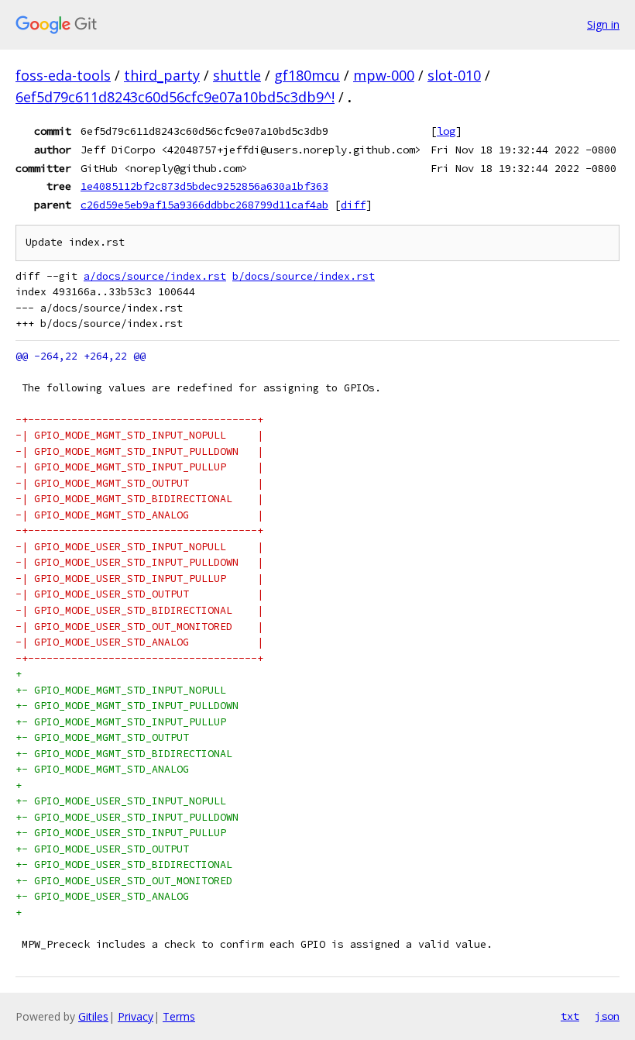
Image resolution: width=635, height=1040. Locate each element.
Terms (179, 1016)
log (446, 131)
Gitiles (93, 1016)
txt (570, 1016)
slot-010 (454, 75)
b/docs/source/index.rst (303, 276)
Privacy (135, 1016)
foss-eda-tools (63, 75)
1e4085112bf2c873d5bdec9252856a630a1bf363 (204, 186)
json (607, 1016)
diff (353, 205)
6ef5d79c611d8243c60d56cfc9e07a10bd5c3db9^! (175, 97)
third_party (162, 75)
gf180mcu (307, 75)
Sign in (603, 24)
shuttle (237, 75)
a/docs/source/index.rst (155, 276)
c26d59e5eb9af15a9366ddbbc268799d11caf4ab (204, 205)
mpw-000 (383, 75)
